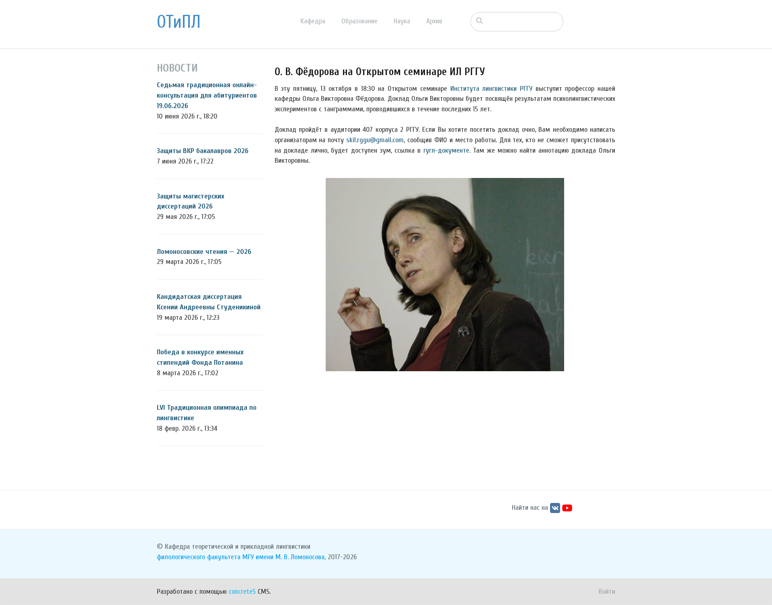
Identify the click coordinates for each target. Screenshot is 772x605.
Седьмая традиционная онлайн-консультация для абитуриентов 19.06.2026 (207, 95)
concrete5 (242, 591)
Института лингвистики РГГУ (491, 88)
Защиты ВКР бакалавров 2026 (202, 151)
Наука (402, 21)
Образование (359, 21)
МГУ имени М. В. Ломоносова (283, 557)
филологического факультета (198, 557)
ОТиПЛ (179, 22)
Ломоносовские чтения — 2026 (204, 251)
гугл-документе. (446, 150)
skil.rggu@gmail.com (375, 140)
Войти (607, 591)
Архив (434, 21)
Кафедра (312, 21)
